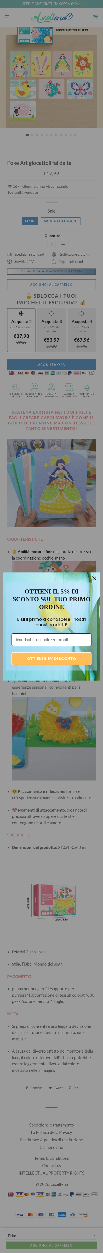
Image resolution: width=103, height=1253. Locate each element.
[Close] (94, 578)
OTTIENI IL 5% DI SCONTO (51, 658)
